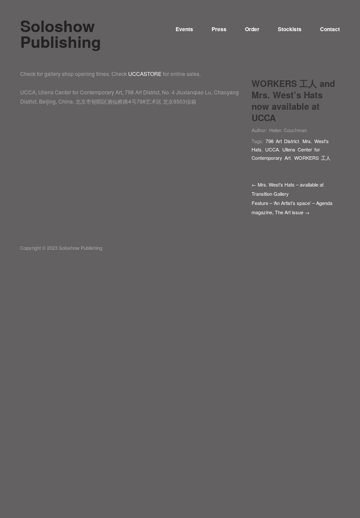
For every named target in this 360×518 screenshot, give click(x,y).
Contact (330, 29)
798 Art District (282, 140)
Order (252, 29)
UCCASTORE (145, 73)
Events (184, 29)
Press (219, 29)
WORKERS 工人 (312, 157)
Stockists (290, 29)
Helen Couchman (288, 129)
